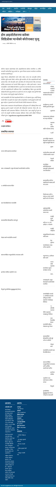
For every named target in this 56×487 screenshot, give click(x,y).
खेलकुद (30, 8)
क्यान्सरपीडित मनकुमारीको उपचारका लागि (12, 255)
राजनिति (22, 8)
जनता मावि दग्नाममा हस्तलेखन (9, 151)
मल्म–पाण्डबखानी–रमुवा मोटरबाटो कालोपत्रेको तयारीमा (15, 168)
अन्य (24, 11)
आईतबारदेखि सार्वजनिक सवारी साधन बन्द (47, 210)
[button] (30, 11)
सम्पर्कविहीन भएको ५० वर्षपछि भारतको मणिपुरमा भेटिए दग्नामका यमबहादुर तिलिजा (48, 298)
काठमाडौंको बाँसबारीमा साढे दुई (9, 220)
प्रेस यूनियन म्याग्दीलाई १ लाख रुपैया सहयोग (48, 243)
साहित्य (10, 11)
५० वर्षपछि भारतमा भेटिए (7, 185)
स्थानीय (16, 8)
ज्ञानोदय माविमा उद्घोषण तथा (8, 272)
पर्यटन (4, 11)
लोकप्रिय (45, 80)
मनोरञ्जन (18, 11)
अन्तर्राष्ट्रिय (42, 8)
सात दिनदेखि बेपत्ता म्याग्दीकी (8, 203)
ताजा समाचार (46, 83)
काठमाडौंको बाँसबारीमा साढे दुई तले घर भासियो (48, 338)
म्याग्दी (9, 8)
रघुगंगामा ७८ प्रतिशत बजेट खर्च (48, 257)
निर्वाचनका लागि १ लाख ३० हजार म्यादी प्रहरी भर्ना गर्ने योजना (48, 196)
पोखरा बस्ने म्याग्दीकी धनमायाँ (8, 237)
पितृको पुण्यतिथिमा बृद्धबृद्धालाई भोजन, (11, 289)
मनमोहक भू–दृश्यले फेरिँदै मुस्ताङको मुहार (48, 105)
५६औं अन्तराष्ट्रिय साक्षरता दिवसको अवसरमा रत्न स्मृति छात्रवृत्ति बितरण (48, 138)
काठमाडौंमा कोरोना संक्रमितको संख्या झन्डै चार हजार (49, 182)
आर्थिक (50, 8)
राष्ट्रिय (35, 8)
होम (3, 8)
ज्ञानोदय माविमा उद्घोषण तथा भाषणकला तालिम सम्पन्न (49, 377)
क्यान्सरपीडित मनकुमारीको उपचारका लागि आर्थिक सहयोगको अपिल (49, 365)
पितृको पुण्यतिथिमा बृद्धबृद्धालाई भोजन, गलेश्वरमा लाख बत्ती (48, 390)
